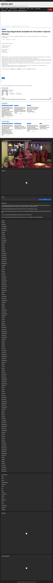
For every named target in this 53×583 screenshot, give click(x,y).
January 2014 (4, 445)
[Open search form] (46, 9)
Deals (2, 478)
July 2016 (3, 387)
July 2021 (3, 292)
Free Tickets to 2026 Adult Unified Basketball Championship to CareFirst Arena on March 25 (44, 127)
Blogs (2, 476)
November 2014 (4, 426)
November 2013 (4, 449)
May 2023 (3, 271)
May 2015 (3, 414)
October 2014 (4, 428)
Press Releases (4, 29)
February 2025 (4, 240)
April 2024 (3, 249)
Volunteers (3, 509)
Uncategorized (4, 505)
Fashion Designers (5, 482)
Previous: (14, 99)
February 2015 (4, 420)
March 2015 (3, 418)
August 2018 (4, 339)
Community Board (21, 8)
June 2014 (3, 436)
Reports (3, 496)
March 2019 (3, 325)
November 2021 (4, 286)
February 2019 (4, 327)
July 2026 (3, 220)
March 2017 (3, 372)
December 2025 (4, 230)
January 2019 (4, 329)
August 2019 (4, 315)
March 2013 (3, 465)
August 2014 (4, 432)
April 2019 (3, 323)
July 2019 (3, 317)
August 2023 (4, 265)
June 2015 (3, 412)
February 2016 (4, 397)
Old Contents (37, 8)
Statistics (10, 10)
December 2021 (4, 284)
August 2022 (4, 282)
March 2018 (3, 348)
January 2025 (4, 242)
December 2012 (4, 471)
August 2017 (4, 362)
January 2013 (4, 469)
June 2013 (3, 459)
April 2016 (3, 393)
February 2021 (4, 296)
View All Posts (18, 93)
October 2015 (4, 405)
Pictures (3, 492)
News (2, 490)
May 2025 (3, 234)
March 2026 (3, 224)
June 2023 (3, 269)
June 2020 (3, 306)
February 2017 (4, 374)
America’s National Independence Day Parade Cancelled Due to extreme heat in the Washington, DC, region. (20, 127)
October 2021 (4, 288)
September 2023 (4, 263)
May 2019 (3, 321)
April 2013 (3, 463)
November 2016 (4, 379)
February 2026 (4, 226)
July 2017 (3, 364)
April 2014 (3, 440)
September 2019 (4, 313)
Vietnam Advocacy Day (22, 10)
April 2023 (3, 273)
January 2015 (4, 422)
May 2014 (3, 438)
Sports (3, 501)
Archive (6, 8)
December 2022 (4, 280)
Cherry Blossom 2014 (13, 8)
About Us (2, 8)
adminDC (3, 39)
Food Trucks (4, 484)
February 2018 (4, 350)
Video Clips (15, 10)
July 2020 (3, 304)
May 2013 (3, 461)
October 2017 (4, 358)
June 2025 (3, 232)
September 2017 (4, 360)
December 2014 (4, 424)
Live (51, 9)
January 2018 (4, 352)
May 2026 (3, 222)
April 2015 (3, 416)
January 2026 (4, 228)
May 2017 (3, 368)
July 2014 (3, 434)
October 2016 (4, 381)
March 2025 (3, 238)
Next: (40, 99)
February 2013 (4, 467)
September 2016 (4, 383)
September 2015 (4, 407)
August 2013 (4, 455)
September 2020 (4, 300)
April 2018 (3, 346)
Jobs (2, 488)
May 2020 (3, 308)
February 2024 (4, 253)
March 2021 (3, 294)
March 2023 (3, 275)
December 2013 (4, 447)
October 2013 (4, 451)
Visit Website (12, 93)
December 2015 (4, 401)
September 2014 (4, 430)
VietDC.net (7, 4)
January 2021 (4, 298)
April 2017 (3, 370)
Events (32, 8)
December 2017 (4, 354)
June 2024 (3, 245)
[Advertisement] (26, 19)
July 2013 (3, 457)
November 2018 (4, 333)
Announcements (4, 105)
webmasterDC (16, 113)
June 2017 (3, 366)
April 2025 (3, 236)
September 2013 (4, 453)
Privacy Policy (4, 10)
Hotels (3, 486)
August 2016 (4, 385)
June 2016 (3, 389)
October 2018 (4, 335)
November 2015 (4, 403)
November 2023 (4, 259)
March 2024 (3, 251)
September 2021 (4, 290)
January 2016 (4, 399)
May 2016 (3, 391)
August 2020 (4, 302)
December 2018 (4, 331)
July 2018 (3, 341)
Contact (28, 8)
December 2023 (4, 257)
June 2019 (3, 319)
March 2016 (3, 395)
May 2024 (3, 247)
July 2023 (3, 267)
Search (3, 197)
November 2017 (4, 356)
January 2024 (4, 255)
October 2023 (4, 261)
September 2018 (4, 337)
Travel (3, 503)
